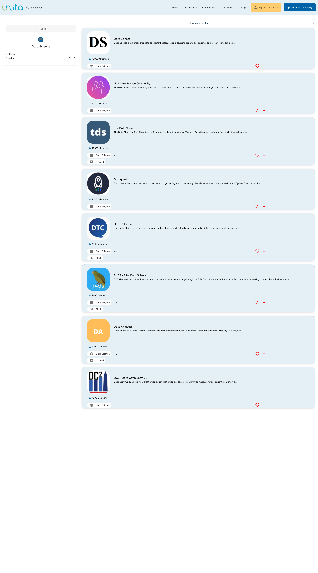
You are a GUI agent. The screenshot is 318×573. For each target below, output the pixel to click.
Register (273, 7)
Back (43, 28)
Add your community (301, 7)
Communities (209, 7)
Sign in (261, 7)
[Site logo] (13, 7)
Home (174, 7)
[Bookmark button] (258, 66)
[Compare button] (264, 66)
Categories (188, 7)
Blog (243, 7)
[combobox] (41, 58)
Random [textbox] (10, 58)
